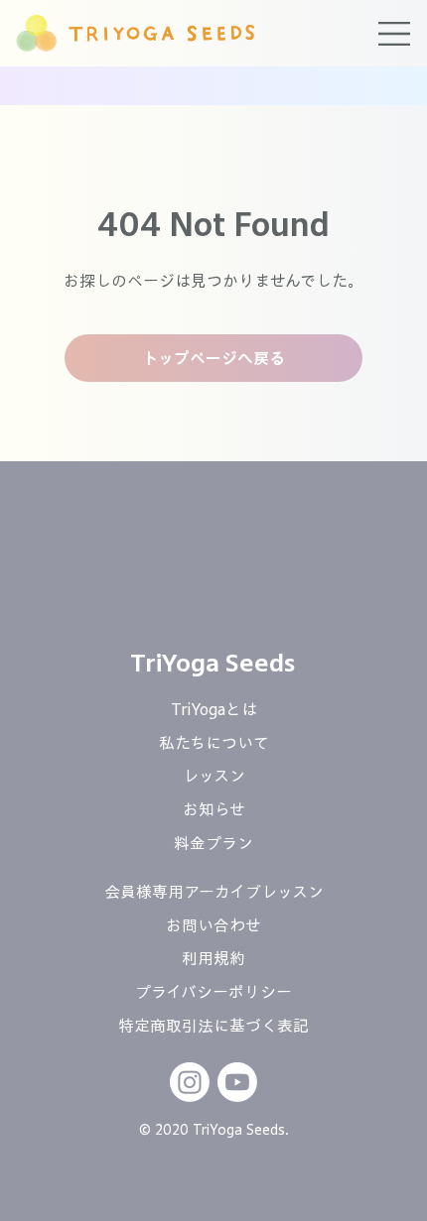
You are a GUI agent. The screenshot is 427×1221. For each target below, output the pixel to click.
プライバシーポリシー (213, 992)
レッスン (214, 776)
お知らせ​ (214, 809)
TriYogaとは (214, 709)
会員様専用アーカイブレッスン (214, 892)
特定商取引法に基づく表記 (213, 1026)
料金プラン (213, 843)
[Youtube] (237, 1082)
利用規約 (213, 958)
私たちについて (214, 743)
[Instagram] (190, 1082)
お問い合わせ (213, 925)
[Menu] (395, 34)
